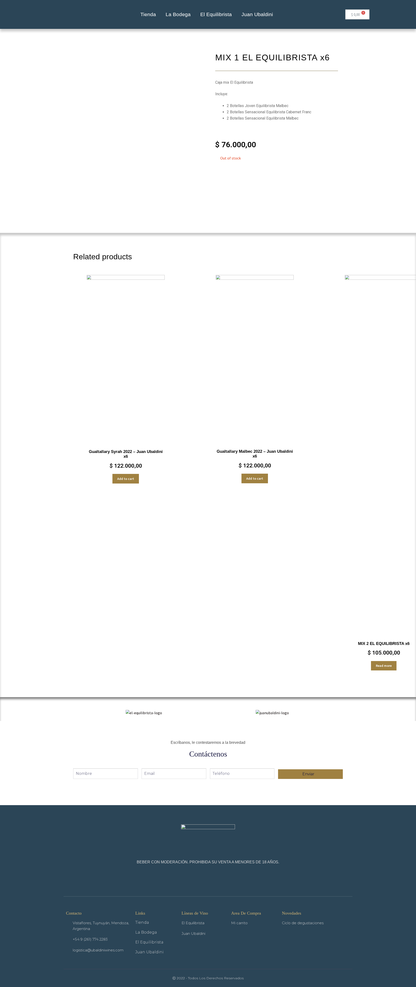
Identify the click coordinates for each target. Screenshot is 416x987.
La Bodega (178, 14)
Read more (384, 665)
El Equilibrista (216, 14)
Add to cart (125, 479)
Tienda (148, 14)
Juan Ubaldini (257, 14)
